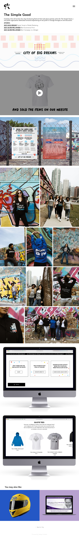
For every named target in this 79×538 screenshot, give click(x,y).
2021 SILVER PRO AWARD (12, 28)
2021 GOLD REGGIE (10, 25)
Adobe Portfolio (43, 534)
